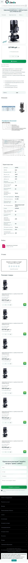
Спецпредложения (5, 527)
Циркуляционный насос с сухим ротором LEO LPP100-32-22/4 (12, 294)
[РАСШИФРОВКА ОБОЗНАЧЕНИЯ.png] (14, 125)
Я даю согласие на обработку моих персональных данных (14, 491)
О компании (4, 519)
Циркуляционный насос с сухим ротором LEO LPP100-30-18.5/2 (12, 441)
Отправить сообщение (14, 487)
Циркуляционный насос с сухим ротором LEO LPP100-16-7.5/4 (12, 324)
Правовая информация (6, 544)
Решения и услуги (5, 502)
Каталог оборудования (6, 497)
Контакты (3, 536)
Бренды (3, 506)
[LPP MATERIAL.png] (14, 107)
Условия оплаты (5, 531)
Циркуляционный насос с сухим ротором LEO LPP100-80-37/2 (12, 412)
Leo (17, 92)
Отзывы (3, 540)
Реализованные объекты (7, 510)
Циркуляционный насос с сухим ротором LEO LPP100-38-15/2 (12, 383)
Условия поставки (5, 523)
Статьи (2, 514)
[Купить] (24, 304)
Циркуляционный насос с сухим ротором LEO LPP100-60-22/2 (12, 353)
